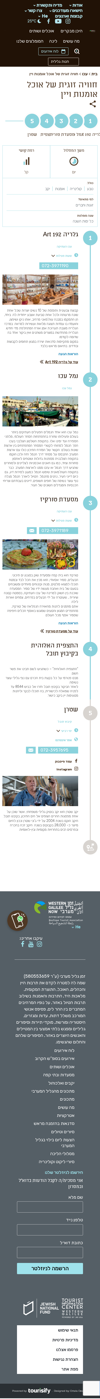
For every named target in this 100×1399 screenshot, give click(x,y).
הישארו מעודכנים (67, 10)
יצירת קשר (32, 530)
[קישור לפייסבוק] (22, 944)
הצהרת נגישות (65, 1359)
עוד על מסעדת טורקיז (62, 631)
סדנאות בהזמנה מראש (54, 1123)
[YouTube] (58, 22)
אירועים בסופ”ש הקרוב (55, 1058)
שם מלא (75, 1197)
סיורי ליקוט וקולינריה (57, 1161)
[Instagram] (68, 22)
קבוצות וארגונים (69, 15)
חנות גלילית (60, 61)
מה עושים (71, 41)
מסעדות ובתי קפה (59, 1074)
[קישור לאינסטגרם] (39, 944)
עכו (85, 74)
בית (95, 74)
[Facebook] (48, 22)
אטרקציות (66, 1115)
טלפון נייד (74, 1220)
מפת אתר (69, 1369)
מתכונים (67, 1099)
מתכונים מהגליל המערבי (53, 1091)
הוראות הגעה (68, 354)
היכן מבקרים (72, 31)
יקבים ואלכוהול (61, 1083)
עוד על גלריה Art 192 (61, 362)
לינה (53, 41)
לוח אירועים (49, 51)
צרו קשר (35, 10)
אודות (77, 5)
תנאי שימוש (68, 1330)
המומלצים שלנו (30, 41)
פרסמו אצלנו (67, 1349)
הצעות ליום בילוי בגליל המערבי (55, 1142)
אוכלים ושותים (41, 31)
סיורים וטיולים (63, 1131)
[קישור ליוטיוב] (31, 944)
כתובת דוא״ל (71, 1242)
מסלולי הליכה (62, 1153)
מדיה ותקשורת (49, 5)
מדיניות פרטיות (65, 1340)
